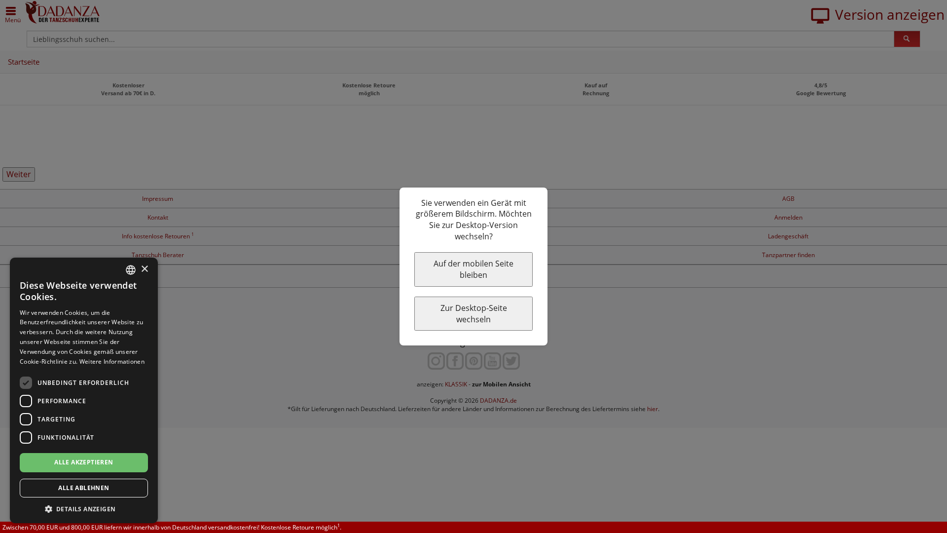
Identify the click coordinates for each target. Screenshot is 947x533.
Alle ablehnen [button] (83, 488)
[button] (84, 508)
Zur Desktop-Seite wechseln (473, 314)
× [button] (144, 269)
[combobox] (131, 270)
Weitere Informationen (112, 361)
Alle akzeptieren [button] (83, 462)
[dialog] (84, 390)
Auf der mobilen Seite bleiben (473, 269)
